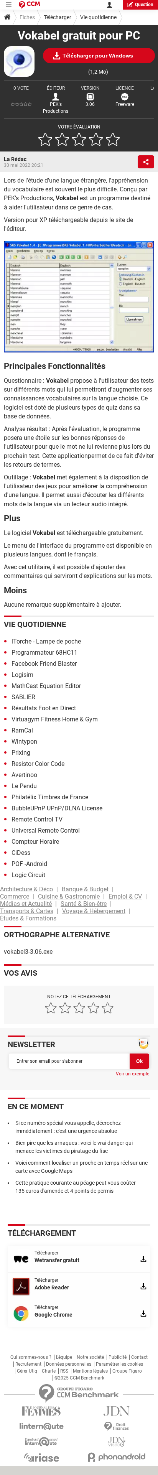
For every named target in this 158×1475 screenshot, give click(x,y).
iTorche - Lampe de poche (46, 641)
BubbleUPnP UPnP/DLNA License (57, 808)
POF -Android (29, 864)
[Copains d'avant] (41, 1442)
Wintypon (24, 741)
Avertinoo (24, 775)
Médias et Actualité (26, 903)
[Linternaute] (41, 1426)
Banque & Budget (85, 889)
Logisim (22, 674)
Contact (139, 1357)
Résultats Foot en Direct (44, 708)
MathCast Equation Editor (46, 686)
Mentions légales (90, 1371)
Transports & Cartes (26, 911)
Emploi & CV (125, 896)
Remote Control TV (37, 819)
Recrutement (28, 1364)
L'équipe (64, 1357)
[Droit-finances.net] (116, 1426)
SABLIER (23, 697)
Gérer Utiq (27, 1371)
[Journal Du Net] (116, 1411)
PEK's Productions (55, 108)
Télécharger (57, 17)
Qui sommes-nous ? (30, 1357)
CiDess (21, 852)
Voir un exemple (132, 1074)
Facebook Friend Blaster (44, 663)
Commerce (14, 896)
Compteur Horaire (35, 841)
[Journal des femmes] (41, 1411)
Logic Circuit (28, 875)
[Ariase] (41, 1457)
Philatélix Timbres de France (50, 797)
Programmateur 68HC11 (44, 652)
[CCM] (29, 5)
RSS (64, 1371)
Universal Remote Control (46, 830)
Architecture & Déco (26, 889)
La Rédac (15, 159)
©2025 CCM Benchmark (79, 1378)
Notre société (90, 1357)
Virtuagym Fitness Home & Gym (55, 719)
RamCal (22, 730)
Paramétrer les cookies (119, 1364)
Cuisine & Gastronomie (69, 896)
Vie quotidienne (98, 17)
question (144, 4)
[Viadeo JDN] (116, 1442)
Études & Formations (28, 918)
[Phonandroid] (116, 1457)
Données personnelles (68, 1364)
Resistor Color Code (38, 763)
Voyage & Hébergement (93, 911)
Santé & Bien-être (84, 903)
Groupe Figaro (127, 1371)
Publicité (118, 1357)
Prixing (21, 752)
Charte (49, 1371)
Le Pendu (24, 786)
